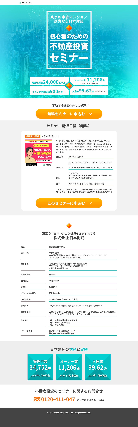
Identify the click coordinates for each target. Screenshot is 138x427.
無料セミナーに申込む (66, 113)
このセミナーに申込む (66, 203)
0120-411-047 (58, 399)
